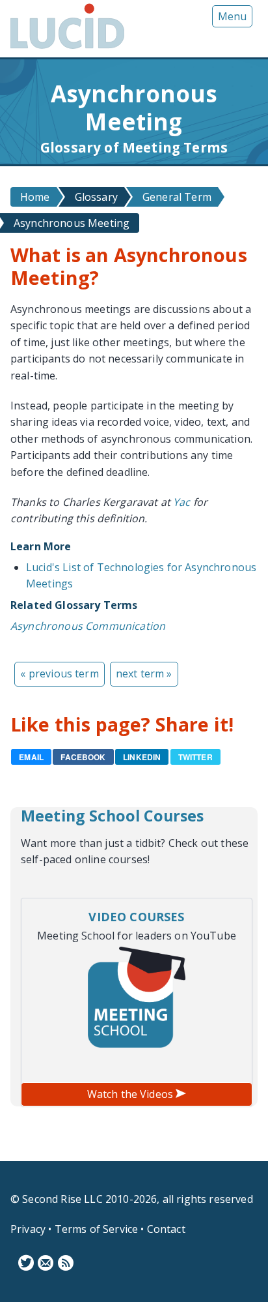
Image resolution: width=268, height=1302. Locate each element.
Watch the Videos (131, 1094)
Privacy (28, 1229)
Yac (181, 502)
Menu (232, 16)
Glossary (96, 197)
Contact (166, 1229)
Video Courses (136, 917)
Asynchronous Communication (87, 626)
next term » (144, 673)
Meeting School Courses (112, 815)
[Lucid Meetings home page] (67, 48)
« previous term (59, 673)
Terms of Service (97, 1229)
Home (35, 197)
